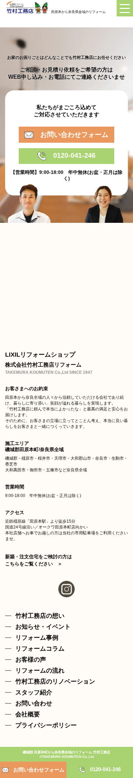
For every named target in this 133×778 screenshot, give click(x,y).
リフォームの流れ (39, 670)
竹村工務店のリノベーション (55, 681)
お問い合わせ (33, 703)
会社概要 (27, 714)
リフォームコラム (39, 648)
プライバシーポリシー (46, 725)
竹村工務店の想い (39, 615)
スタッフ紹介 (33, 692)
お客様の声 (30, 659)
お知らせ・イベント (43, 626)
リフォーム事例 (36, 637)
